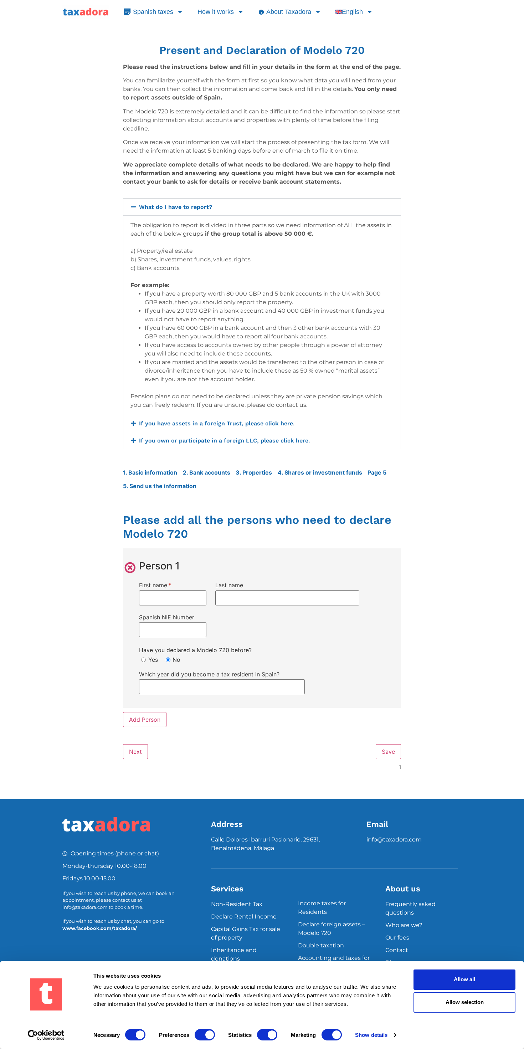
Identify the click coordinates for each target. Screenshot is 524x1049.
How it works (215, 11)
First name (166, 585)
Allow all (464, 979)
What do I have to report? (175, 207)
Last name (229, 585)
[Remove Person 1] (130, 567)
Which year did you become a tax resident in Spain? (209, 674)
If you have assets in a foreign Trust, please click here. (217, 423)
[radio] (143, 659)
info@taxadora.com (394, 839)
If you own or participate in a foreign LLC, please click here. (224, 440)
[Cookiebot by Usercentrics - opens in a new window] (46, 1035)
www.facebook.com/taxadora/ (99, 928)
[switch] (205, 1034)
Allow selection (465, 1002)
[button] (262, 207)
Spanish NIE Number (166, 617)
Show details (371, 1035)
